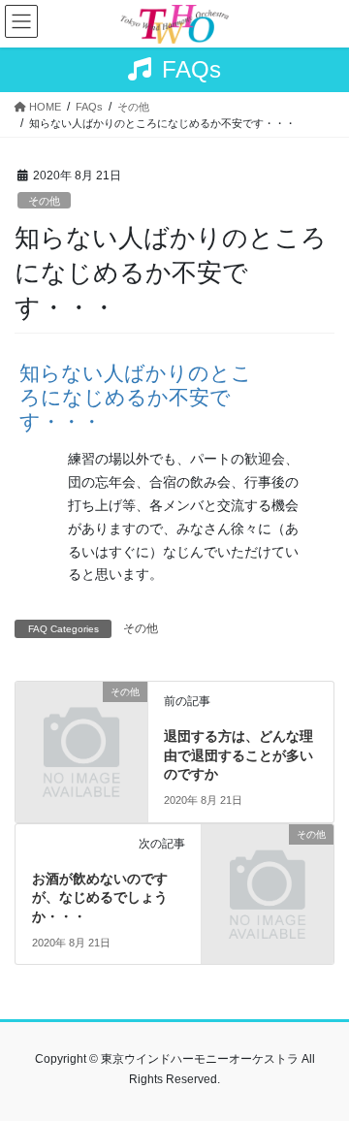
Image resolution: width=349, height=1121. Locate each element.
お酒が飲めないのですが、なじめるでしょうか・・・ (100, 897)
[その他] (81, 724)
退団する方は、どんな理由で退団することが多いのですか (238, 755)
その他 (44, 201)
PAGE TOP (321, 1069)
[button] (174, 397)
